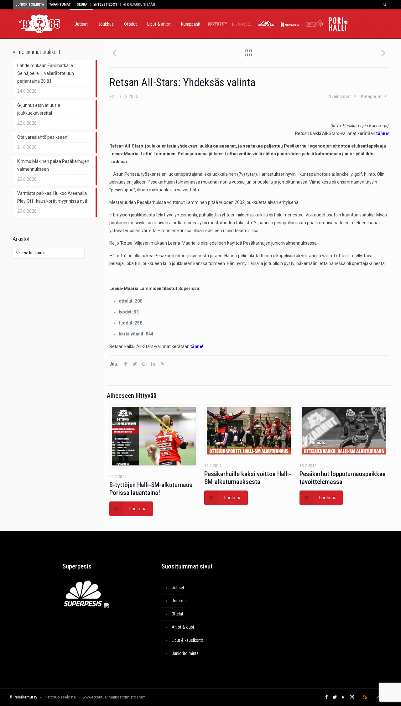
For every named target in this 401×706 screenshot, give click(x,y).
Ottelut (177, 613)
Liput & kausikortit (187, 640)
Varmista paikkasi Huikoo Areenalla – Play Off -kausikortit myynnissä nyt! (54, 197)
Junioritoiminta (30, 4)
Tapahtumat (60, 4)
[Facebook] (326, 697)
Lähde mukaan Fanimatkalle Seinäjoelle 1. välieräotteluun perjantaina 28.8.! (45, 73)
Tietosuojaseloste (60, 697)
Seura (82, 4)
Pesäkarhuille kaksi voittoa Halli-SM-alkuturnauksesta (247, 477)
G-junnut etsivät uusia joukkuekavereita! (38, 109)
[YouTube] (343, 697)
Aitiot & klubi (183, 627)
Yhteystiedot (105, 4)
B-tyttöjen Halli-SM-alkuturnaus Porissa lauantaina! (150, 488)
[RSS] (365, 697)
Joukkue (179, 600)
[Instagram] (352, 697)
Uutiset (178, 587)
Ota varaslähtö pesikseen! (42, 137)
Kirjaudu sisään (140, 4)
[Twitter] (335, 697)
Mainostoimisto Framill (128, 697)
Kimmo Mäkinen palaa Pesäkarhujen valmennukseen (53, 165)
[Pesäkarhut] (39, 23)
